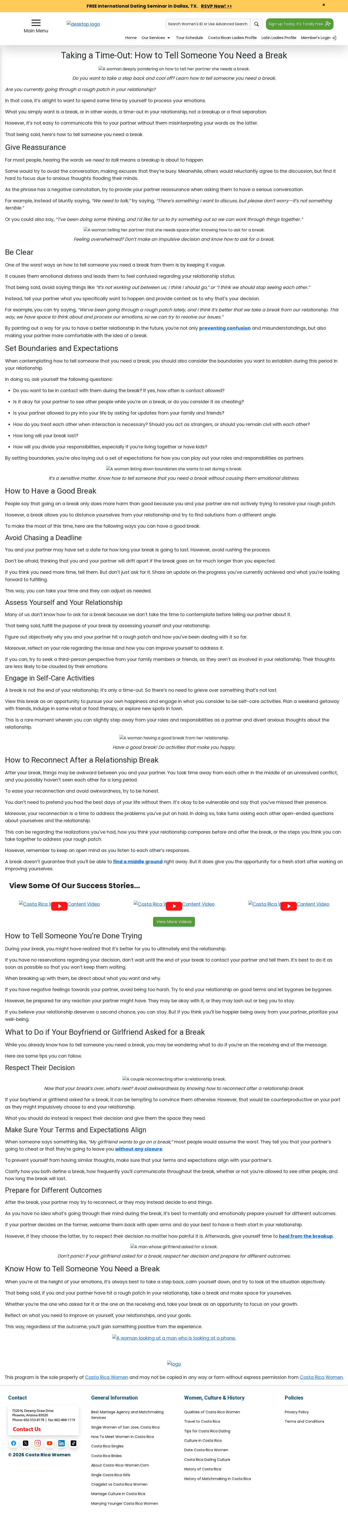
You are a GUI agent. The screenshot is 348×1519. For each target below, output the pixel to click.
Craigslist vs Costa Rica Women (119, 1484)
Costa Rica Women (106, 1377)
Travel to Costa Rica (202, 1421)
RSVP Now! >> (216, 6)
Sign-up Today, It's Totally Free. (297, 23)
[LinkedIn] (61, 1443)
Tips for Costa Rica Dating (207, 1431)
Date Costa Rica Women (206, 1450)
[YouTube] (49, 1443)
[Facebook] (13, 1443)
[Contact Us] (43, 1420)
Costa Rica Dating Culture (207, 1459)
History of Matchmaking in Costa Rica (217, 1478)
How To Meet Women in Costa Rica (122, 1436)
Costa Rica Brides (106, 1455)
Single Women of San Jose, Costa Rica (125, 1427)
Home (131, 37)
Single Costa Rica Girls (110, 1474)
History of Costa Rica (202, 1469)
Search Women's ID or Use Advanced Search (207, 23)
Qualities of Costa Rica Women (212, 1412)
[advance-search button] (256, 24)
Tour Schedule (189, 37)
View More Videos (174, 922)
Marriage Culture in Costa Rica (118, 1493)
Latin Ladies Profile (279, 37)
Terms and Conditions (304, 1421)
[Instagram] (37, 1443)
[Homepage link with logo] (174, 1364)
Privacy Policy (297, 1412)
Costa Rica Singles (107, 1446)
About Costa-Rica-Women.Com (120, 1465)
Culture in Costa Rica (203, 1440)
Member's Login (316, 37)
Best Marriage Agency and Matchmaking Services (127, 1414)
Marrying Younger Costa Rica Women (124, 1503)
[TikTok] (73, 1443)
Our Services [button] (154, 37)
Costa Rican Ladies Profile (232, 37)
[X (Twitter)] (25, 1443)
